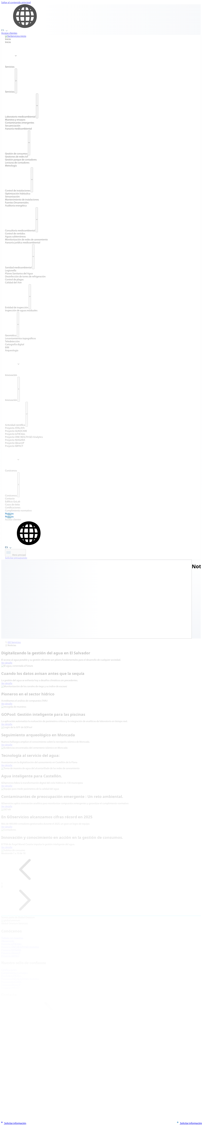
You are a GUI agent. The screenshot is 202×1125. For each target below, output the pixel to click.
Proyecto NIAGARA (15, 440)
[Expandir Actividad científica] (27, 414)
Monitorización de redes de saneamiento (26, 239)
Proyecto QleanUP (14, 443)
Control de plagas (14, 279)
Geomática (10, 335)
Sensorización (12, 197)
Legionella (10, 270)
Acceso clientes (9, 33)
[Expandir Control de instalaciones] (32, 179)
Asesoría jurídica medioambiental (22, 242)
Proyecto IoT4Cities (15, 434)
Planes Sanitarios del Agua (19, 273)
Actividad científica (15, 425)
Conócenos (11, 471)
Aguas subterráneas (15, 236)
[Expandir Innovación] (19, 389)
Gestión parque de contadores (21, 160)
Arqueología (11, 350)
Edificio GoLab (12, 502)
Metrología (11, 166)
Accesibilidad (8, 1103)
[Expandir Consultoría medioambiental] (37, 219)
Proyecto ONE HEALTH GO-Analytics (24, 437)
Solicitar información (15, 1123)
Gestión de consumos (16, 154)
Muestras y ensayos (15, 120)
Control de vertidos (15, 233)
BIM (7, 347)
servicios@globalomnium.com (21, 1032)
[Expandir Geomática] (18, 324)
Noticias (9, 514)
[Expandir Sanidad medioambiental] (33, 256)
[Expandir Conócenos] (18, 484)
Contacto (10, 499)
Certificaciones (12, 508)
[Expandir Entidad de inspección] (30, 296)
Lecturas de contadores (17, 163)
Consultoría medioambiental (20, 230)
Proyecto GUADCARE (16, 431)
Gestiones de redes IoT (16, 157)
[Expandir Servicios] (16, 81)
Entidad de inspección (16, 307)
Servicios (10, 67)
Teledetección (12, 341)
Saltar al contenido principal (16, 2)
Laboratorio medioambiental (20, 117)
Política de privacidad (12, 1100)
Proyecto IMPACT (14, 446)
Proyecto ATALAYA (15, 428)
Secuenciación (12, 126)
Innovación (11, 375)
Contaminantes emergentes (19, 123)
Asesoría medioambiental (18, 129)
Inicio (8, 39)
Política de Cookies (11, 1097)
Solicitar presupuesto (16, 558)
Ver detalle (6, 663)
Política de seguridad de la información (21, 1106)
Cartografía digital (14, 344)
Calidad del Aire (13, 282)
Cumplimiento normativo (18, 511)
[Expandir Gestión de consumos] (29, 142)
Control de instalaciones (17, 191)
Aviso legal (7, 1094)
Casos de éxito (12, 505)
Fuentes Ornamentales (17, 203)
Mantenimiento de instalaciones (22, 200)
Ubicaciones (7, 941)
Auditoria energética (16, 206)
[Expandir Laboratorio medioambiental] (37, 105)
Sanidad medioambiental (18, 267)
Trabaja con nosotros (12, 938)
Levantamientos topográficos (20, 338)
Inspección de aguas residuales (21, 310)
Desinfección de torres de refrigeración (25, 276)
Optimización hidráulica (17, 194)
